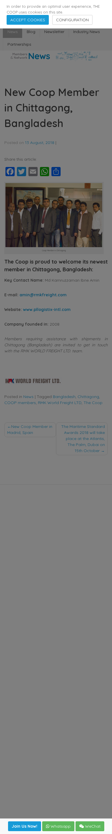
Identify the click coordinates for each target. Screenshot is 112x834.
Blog (31, 31)
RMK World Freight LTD (60, 402)
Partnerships (19, 44)
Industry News (86, 31)
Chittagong (88, 396)
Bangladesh (64, 396)
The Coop (93, 402)
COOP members (20, 402)
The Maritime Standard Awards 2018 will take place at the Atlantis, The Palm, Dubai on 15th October (83, 438)
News (12, 31)
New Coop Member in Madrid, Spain (29, 429)
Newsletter (54, 31)
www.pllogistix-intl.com (47, 309)
